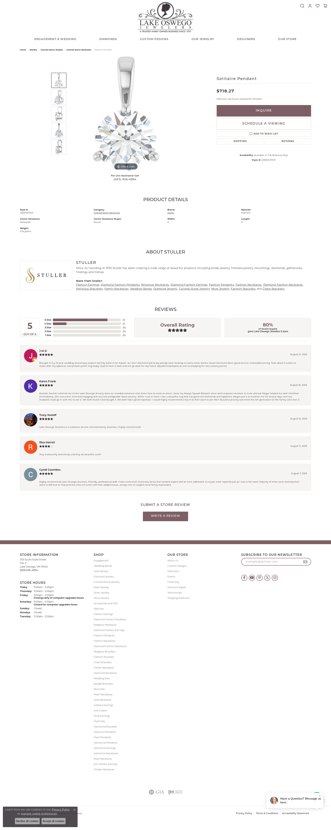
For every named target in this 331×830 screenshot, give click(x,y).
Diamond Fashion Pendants (120, 284)
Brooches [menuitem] (99, 689)
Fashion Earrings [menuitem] (103, 614)
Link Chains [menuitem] (100, 710)
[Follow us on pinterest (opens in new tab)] (259, 578)
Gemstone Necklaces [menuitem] (106, 753)
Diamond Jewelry (165, 288)
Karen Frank (47, 381)
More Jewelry (220, 288)
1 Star (48, 335)
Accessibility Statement (295, 813)
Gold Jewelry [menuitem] (101, 571)
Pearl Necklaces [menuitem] (103, 758)
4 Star (47, 323)
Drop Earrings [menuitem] (102, 715)
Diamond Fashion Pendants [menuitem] (110, 619)
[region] (125, 113)
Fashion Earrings (87, 284)
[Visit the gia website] (156, 792)
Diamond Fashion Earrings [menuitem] (109, 630)
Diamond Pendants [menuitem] (105, 732)
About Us (172, 560)
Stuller (170, 212)
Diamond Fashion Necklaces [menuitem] (110, 646)
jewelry (33, 50)
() (124, 319)
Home (23, 50)
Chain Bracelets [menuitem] (103, 662)
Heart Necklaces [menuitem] (103, 694)
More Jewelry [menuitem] (101, 598)
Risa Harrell (47, 442)
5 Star (48, 319)
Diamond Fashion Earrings (188, 284)
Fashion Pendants (221, 284)
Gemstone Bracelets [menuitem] (105, 726)
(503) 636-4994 (125, 179)
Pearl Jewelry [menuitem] (101, 587)
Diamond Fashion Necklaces (283, 284)
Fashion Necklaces (249, 284)
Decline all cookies (27, 821)
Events (171, 576)
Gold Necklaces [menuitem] (102, 699)
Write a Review (165, 516)
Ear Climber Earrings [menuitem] (105, 764)
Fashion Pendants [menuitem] (104, 635)
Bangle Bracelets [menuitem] (103, 683)
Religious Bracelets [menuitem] (105, 651)
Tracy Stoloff (47, 415)
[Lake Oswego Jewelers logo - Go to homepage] (165, 17)
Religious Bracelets (89, 288)
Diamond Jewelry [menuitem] (104, 576)
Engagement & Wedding (55, 39)
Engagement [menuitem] (101, 560)
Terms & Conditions (267, 813)
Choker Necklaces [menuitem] (104, 769)
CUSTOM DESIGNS (154, 39)
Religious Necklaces (155, 284)
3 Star (48, 327)
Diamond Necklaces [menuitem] (105, 673)
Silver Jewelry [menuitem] (101, 592)
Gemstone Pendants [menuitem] (105, 742)
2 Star (48, 331)
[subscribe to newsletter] (305, 561)
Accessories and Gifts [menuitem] (106, 603)
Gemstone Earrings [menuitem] (105, 748)
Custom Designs (177, 565)
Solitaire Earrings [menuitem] (103, 705)
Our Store (287, 39)
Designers (246, 39)
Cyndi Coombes (50, 469)
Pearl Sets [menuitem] (99, 721)
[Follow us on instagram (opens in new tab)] (275, 578)
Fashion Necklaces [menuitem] (104, 640)
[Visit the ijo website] (175, 792)
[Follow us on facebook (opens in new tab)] (244, 578)
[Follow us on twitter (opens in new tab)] (267, 578)
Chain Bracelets (273, 288)
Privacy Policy (244, 813)
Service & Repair (176, 587)
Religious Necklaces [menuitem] (105, 624)
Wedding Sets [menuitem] (102, 678)
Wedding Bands (141, 288)
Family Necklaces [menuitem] (104, 667)
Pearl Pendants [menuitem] (102, 737)
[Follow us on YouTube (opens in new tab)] (252, 578)
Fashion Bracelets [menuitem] (104, 657)
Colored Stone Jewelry (52, 50)
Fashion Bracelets (243, 288)
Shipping (240, 141)
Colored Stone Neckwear (78, 50)
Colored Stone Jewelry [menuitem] (107, 582)
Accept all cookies (53, 821)
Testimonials (174, 592)
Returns (288, 141)
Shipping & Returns (178, 598)
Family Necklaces (116, 288)
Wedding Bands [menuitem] (103, 565)
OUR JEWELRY (203, 39)
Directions (173, 571)
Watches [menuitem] (99, 608)
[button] (302, 6)
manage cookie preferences (39, 813)
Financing (173, 582)
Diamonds (108, 39)
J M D (43, 350)
